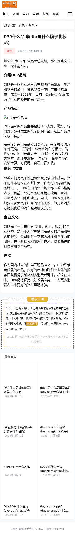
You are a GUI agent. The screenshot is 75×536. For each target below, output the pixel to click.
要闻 (15, 14)
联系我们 (32, 323)
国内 (25, 14)
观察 (55, 14)
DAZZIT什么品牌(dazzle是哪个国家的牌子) (55, 471)
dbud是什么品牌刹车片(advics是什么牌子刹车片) (55, 392)
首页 (5, 14)
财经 (45, 14)
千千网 (30, 528)
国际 (35, 14)
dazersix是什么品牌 (17, 467)
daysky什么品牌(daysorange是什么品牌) (54, 510)
